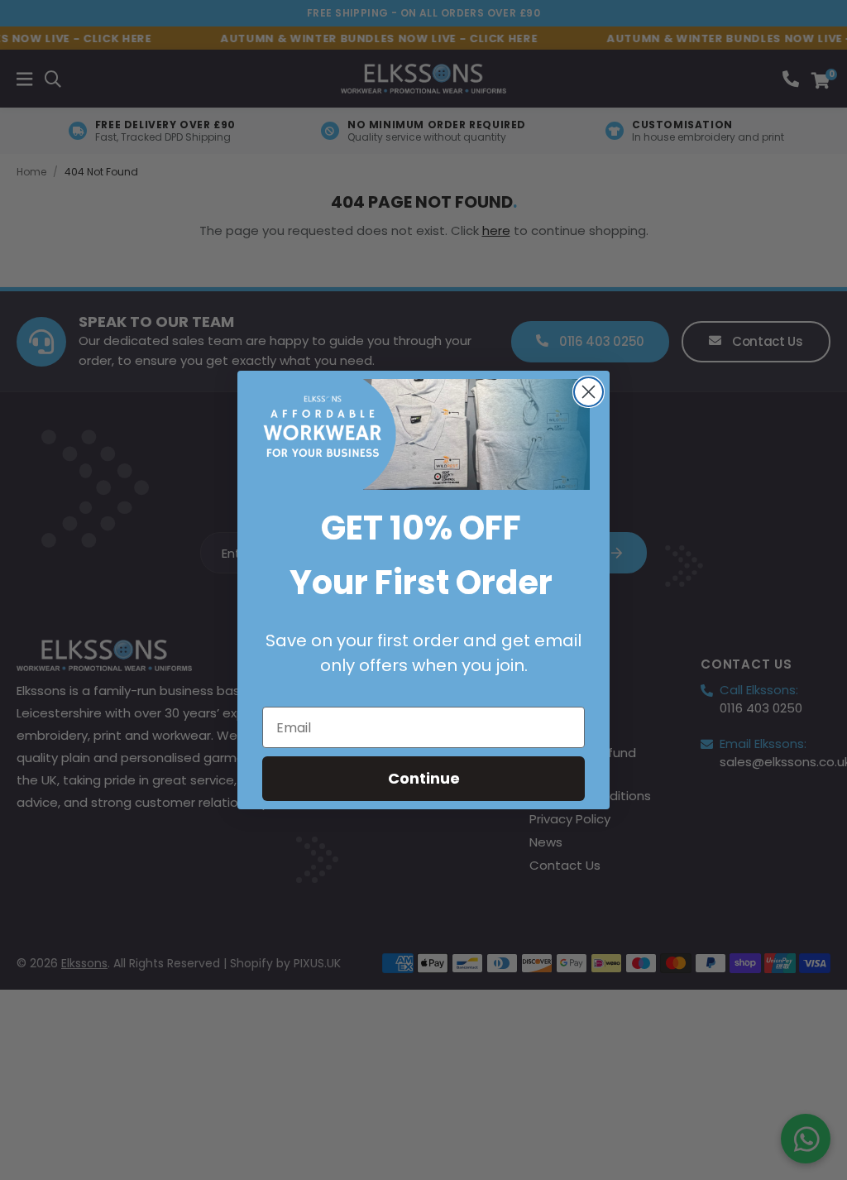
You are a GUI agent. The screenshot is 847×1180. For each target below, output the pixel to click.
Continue (424, 778)
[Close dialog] (588, 391)
